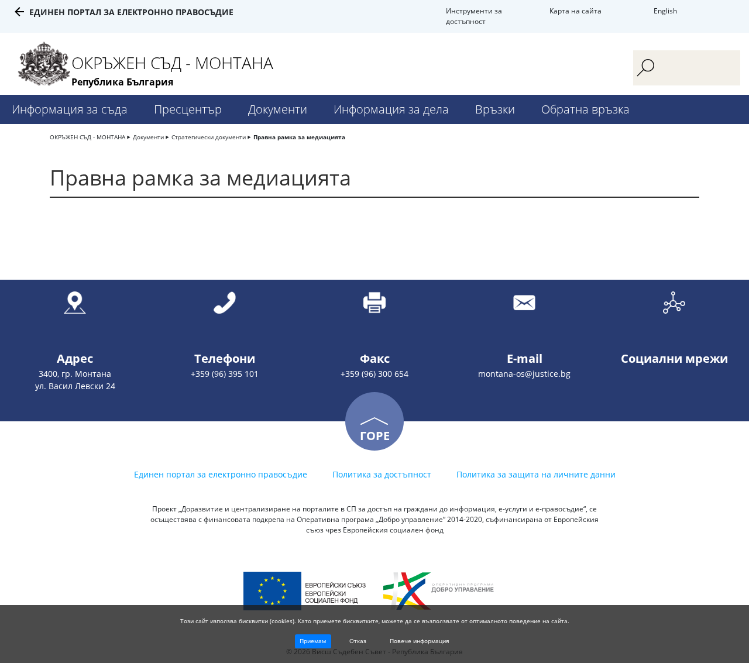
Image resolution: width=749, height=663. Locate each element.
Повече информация (419, 641)
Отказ (357, 641)
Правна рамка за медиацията (299, 137)
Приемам (313, 641)
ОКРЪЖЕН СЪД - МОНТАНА (87, 137)
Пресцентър (188, 109)
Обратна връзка (585, 109)
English (665, 11)
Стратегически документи (208, 137)
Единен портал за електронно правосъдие (131, 12)
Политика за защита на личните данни (536, 474)
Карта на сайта (575, 11)
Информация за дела (391, 109)
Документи (277, 109)
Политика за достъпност (381, 474)
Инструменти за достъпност (474, 16)
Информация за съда (70, 109)
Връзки (495, 109)
